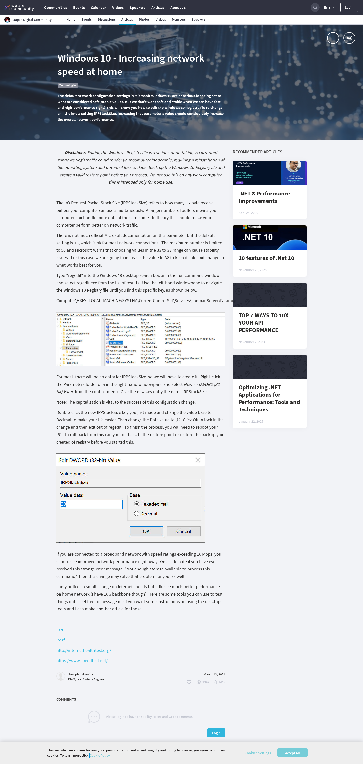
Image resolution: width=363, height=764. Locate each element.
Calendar (98, 7)
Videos (118, 7)
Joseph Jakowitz (80, 674)
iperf (60, 629)
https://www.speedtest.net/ (82, 660)
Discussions (107, 19)
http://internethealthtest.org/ (83, 650)
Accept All (292, 753)
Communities (55, 7)
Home (71, 19)
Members (179, 19)
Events (79, 7)
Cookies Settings (258, 752)
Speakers (137, 7)
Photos (144, 19)
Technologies (67, 85)
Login (349, 7)
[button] (330, 7)
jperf (60, 640)
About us (178, 7)
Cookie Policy (100, 755)
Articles (157, 7)
